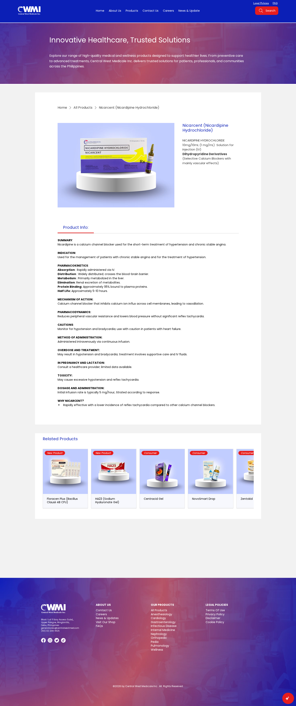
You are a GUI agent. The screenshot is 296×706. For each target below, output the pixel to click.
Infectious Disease (164, 626)
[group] (148, 478)
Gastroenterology (163, 622)
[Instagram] (50, 640)
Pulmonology (160, 646)
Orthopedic (159, 638)
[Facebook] (43, 640)
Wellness (157, 650)
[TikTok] (63, 640)
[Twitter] (56, 640)
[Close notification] (290, 677)
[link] (75, 227)
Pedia (154, 642)
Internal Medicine (163, 630)
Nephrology (159, 634)
